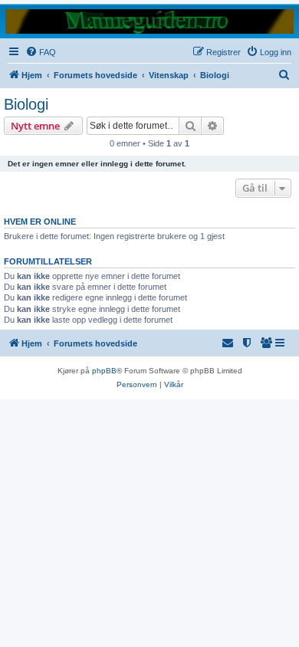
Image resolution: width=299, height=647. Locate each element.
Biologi (26, 104)
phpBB (104, 370)
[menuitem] (40, 52)
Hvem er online (40, 221)
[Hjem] (149, 21)
